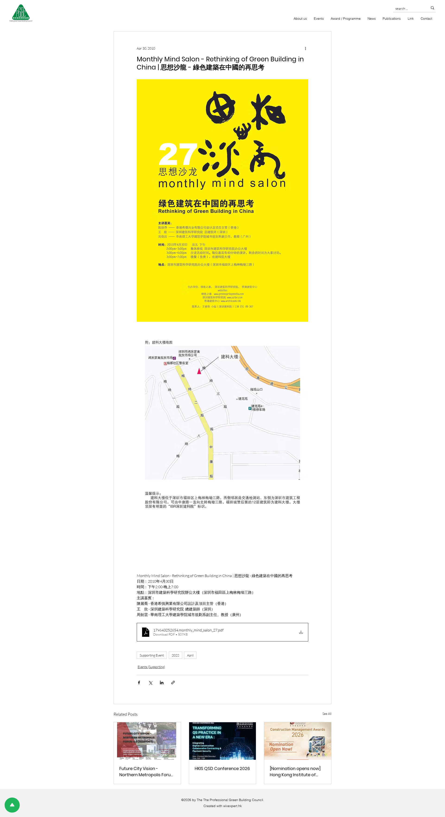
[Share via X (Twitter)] (150, 682)
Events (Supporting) (151, 667)
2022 (175, 655)
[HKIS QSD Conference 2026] (222, 741)
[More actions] (305, 48)
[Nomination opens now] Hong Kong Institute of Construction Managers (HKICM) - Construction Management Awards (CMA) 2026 (295, 772)
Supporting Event (152, 655)
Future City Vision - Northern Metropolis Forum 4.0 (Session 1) (147, 772)
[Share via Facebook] (139, 682)
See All (326, 714)
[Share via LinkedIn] (161, 682)
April (190, 655)
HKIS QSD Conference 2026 (222, 768)
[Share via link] (173, 682)
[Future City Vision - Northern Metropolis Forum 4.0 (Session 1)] (147, 741)
